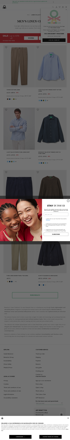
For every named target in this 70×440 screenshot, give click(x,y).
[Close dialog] (68, 200)
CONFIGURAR (19, 436)
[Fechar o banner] (68, 418)
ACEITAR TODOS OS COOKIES (50, 436)
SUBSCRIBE (56, 234)
